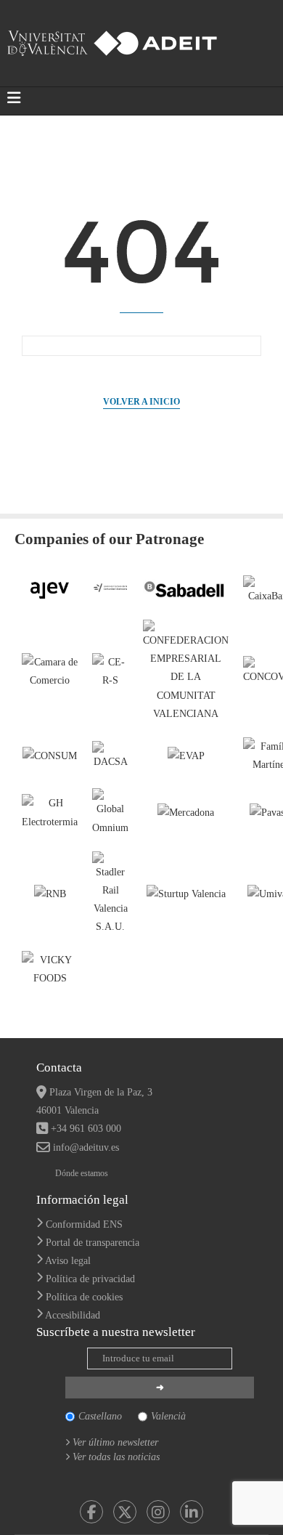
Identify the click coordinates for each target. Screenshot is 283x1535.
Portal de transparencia (92, 1242)
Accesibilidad (72, 1315)
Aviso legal (68, 1260)
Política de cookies (84, 1297)
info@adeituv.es (86, 1147)
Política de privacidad (90, 1278)
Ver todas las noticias (116, 1456)
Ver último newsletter (115, 1442)
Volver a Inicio (141, 402)
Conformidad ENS (84, 1224)
